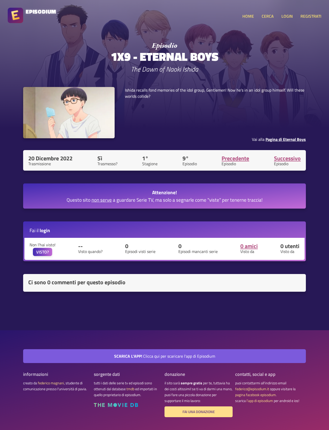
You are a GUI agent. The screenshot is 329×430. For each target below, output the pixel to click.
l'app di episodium (259, 401)
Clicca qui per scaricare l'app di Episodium (164, 356)
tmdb (130, 389)
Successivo (287, 158)
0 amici (249, 246)
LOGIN (287, 16)
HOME (248, 16)
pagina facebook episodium (255, 395)
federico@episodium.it (252, 389)
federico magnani (51, 383)
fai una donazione (198, 412)
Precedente (235, 158)
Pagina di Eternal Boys (286, 139)
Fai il (40, 230)
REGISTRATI (310, 16)
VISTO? (42, 252)
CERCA (268, 16)
